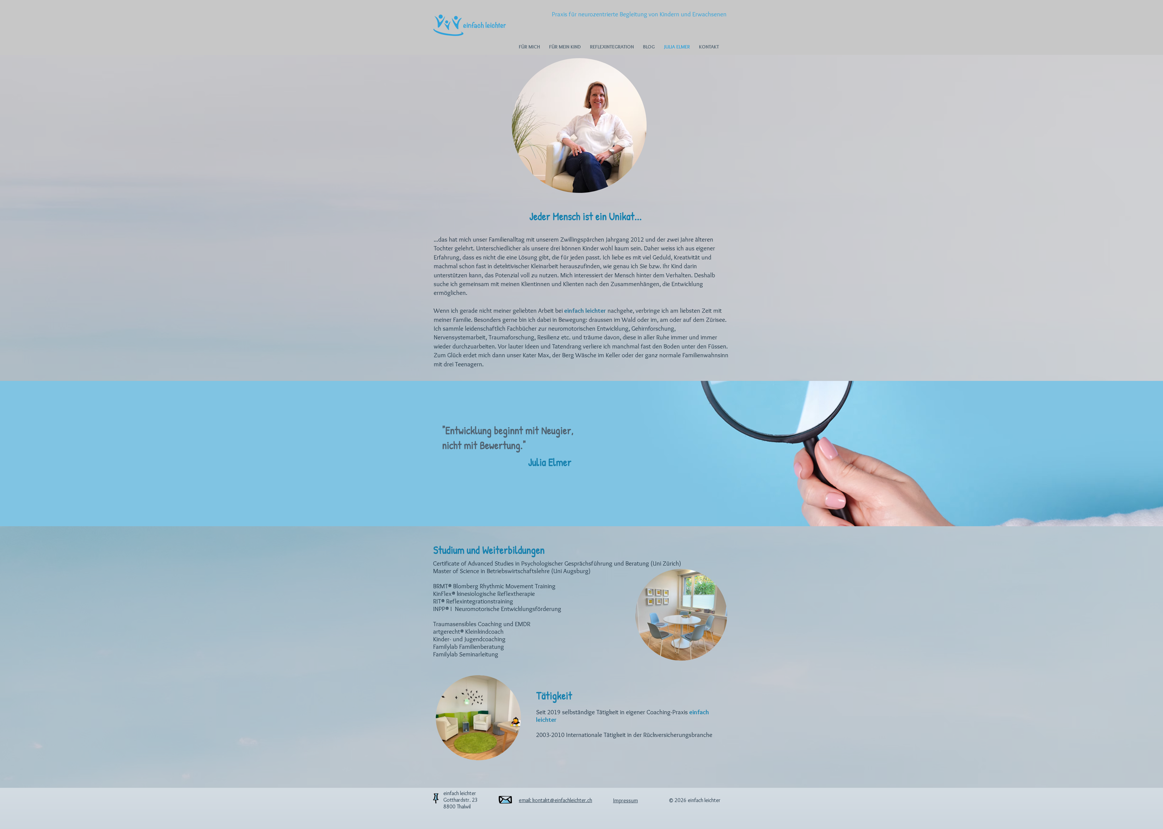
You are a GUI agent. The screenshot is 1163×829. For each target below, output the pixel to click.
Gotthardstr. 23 (460, 800)
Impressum (625, 800)
